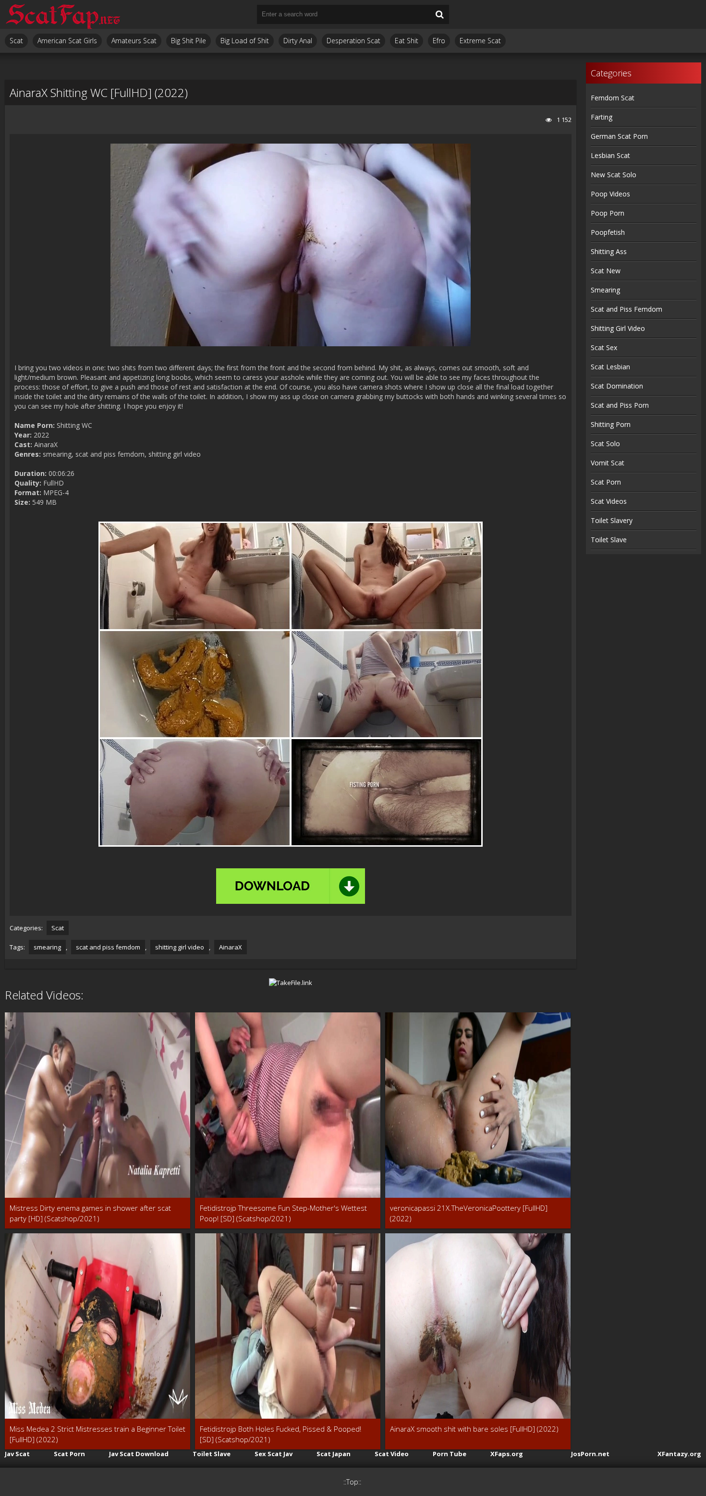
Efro (439, 40)
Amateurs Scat (134, 40)
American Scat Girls (67, 40)
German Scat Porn (619, 136)
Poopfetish (608, 232)
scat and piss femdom (108, 947)
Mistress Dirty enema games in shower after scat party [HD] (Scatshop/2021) (90, 1213)
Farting (601, 117)
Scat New (606, 270)
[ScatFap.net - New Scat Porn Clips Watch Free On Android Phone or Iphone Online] (62, 14)
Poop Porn (607, 213)
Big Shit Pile (188, 40)
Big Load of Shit (244, 40)
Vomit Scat (607, 462)
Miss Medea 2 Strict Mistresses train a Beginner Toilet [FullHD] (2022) (97, 1434)
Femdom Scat (612, 97)
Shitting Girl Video (618, 328)
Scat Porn (606, 482)
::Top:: (352, 1481)
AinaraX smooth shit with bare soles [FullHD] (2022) (474, 1429)
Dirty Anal (297, 40)
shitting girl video (179, 947)
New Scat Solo (613, 174)
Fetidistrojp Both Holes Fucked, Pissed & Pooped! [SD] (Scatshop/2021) (280, 1434)
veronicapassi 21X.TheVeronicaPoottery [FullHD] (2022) (469, 1213)
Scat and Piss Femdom (626, 309)
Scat (16, 40)
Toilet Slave (609, 539)
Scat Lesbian (610, 366)
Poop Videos (610, 193)
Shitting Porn (611, 424)
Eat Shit (406, 40)
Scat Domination (617, 385)
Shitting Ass (609, 251)
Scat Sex (604, 347)
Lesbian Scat (610, 155)
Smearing (605, 289)
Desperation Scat (353, 40)
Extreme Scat (480, 40)
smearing (47, 947)
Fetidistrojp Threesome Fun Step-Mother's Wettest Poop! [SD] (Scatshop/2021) (283, 1213)
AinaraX (230, 947)
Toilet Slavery (612, 520)
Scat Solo (605, 443)
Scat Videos (609, 501)
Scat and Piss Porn (620, 405)
